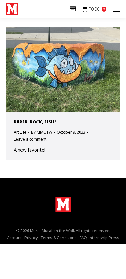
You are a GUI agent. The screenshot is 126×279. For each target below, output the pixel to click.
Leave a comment (30, 139)
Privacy (31, 237)
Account (14, 237)
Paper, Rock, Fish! (35, 122)
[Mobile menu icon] (116, 9)
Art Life (20, 132)
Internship (98, 237)
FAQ (83, 237)
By (41, 132)
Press (114, 237)
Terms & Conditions (59, 237)
